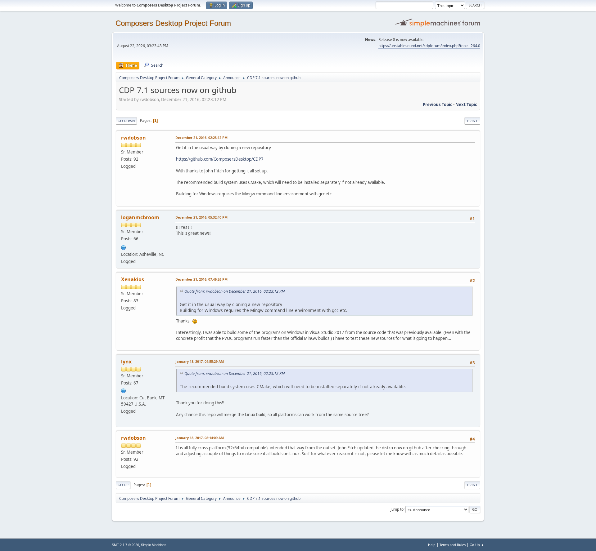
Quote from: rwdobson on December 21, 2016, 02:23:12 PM (234, 291)
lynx (126, 361)
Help (432, 544)
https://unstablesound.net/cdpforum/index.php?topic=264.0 (429, 45)
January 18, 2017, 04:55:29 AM (199, 361)
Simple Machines (153, 545)
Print (472, 120)
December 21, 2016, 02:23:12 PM (201, 137)
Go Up (123, 484)
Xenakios (132, 279)
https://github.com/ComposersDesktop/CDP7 (220, 159)
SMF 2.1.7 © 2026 (125, 545)
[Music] (123, 247)
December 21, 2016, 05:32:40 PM (201, 217)
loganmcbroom (140, 217)
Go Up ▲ (477, 544)
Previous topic (437, 104)
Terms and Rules (453, 544)
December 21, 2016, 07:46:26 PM (201, 279)
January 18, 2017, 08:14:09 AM (199, 437)
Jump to (397, 509)
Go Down (126, 120)
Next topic (466, 104)
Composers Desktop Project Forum (173, 23)
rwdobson (133, 137)
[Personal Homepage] (123, 390)
